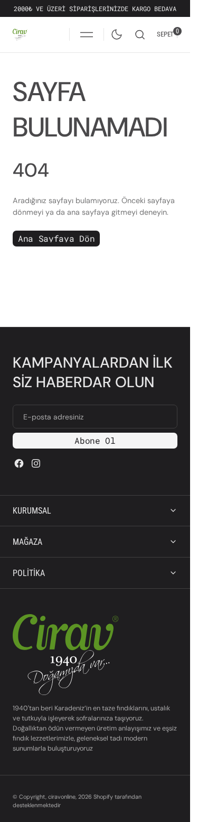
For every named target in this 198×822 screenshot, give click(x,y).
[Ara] (140, 34)
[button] (86, 34)
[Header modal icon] (86, 34)
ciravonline (62, 796)
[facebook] (19, 463)
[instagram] (36, 463)
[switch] (114, 32)
